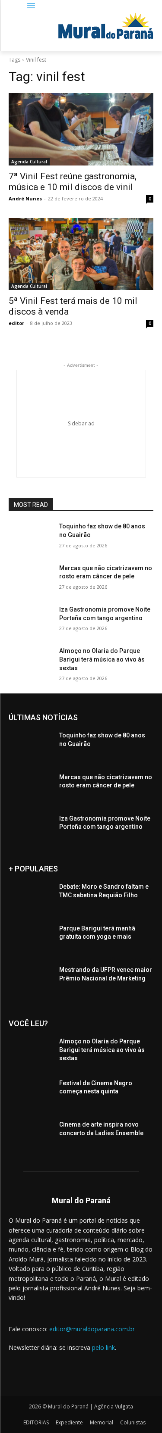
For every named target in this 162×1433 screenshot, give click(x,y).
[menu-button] (31, 6)
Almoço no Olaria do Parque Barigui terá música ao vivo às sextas (102, 659)
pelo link (103, 1347)
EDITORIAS (36, 1422)
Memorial (101, 1422)
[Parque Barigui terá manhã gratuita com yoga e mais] (30, 939)
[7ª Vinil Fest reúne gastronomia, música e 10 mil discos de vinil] (81, 129)
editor (16, 323)
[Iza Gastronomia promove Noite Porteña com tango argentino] (30, 621)
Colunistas (133, 1422)
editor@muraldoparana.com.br (92, 1329)
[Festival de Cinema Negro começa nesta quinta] (30, 1094)
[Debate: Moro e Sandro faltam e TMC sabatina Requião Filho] (30, 898)
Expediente (69, 1422)
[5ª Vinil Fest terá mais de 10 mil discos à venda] (81, 254)
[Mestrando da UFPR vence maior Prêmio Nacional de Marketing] (30, 981)
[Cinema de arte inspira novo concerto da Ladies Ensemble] (30, 1136)
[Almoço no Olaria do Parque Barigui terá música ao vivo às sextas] (30, 662)
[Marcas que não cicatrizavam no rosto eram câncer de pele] (30, 579)
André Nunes (25, 198)
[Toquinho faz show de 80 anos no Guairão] (30, 537)
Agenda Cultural (29, 162)
